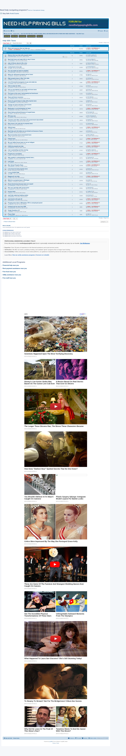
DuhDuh (11, 75)
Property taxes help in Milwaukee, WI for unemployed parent (25, 202)
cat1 (10, 170)
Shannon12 (11, 109)
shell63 (10, 173)
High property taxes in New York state (18, 78)
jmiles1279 (11, 64)
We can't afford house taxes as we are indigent (21, 142)
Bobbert (89, 100)
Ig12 (10, 155)
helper (88, 214)
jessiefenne (11, 166)
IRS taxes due (12, 116)
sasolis (88, 180)
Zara (88, 85)
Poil (10, 124)
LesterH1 (11, 117)
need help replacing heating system (18, 195)
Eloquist (89, 168)
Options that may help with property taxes (20, 55)
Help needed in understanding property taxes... (21, 157)
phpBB (50, 741)
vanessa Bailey (90, 59)
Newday (89, 131)
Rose (88, 183)
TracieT (11, 113)
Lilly (10, 136)
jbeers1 (11, 192)
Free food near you (9, 271)
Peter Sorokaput (91, 115)
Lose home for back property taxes (18, 169)
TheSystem (89, 157)
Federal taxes (11, 138)
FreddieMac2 (12, 102)
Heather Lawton (90, 149)
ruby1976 (11, 204)
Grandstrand (12, 185)
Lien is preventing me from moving (18, 150)
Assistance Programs (40, 49)
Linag (10, 68)
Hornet (88, 104)
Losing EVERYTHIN (13, 172)
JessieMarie (12, 60)
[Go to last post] (99, 48)
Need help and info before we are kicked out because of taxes (25, 131)
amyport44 (11, 189)
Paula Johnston (12, 121)
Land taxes (11, 161)
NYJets (89, 89)
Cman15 (11, 87)
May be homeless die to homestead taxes (19, 135)
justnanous (11, 196)
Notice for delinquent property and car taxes (20, 74)
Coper (10, 151)
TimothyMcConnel (13, 98)
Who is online (6, 225)
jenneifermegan (12, 56)
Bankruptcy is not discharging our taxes (19, 108)
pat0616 (11, 158)
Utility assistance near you (12, 275)
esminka (89, 93)
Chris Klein (89, 97)
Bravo (10, 181)
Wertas (10, 105)
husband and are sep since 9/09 (17, 206)
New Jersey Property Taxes (15, 165)
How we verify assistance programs (23, 255)
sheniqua (89, 78)
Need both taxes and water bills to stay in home (21, 59)
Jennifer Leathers (91, 55)
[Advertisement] (44, 5)
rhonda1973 (12, 215)
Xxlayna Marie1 (90, 63)
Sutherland (89, 187)
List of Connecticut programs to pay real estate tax (22, 82)
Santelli (10, 94)
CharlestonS (12, 90)
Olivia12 (89, 172)
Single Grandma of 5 (14, 210)
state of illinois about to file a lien (17, 63)
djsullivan (11, 211)
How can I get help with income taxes (18, 187)
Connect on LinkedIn (42, 255)
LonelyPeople (12, 72)
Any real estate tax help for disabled (18, 70)
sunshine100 (12, 207)
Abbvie (10, 79)
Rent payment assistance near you (15, 268)
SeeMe (10, 128)
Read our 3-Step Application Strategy (36, 10)
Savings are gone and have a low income (19, 104)
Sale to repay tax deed (14, 86)
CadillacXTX (90, 191)
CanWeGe (11, 162)
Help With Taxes (9, 41)
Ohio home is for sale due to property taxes (20, 123)
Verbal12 (89, 119)
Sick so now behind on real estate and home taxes (22, 89)
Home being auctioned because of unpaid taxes (21, 112)
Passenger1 (90, 112)
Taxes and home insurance (15, 97)
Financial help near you (11, 265)
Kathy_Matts (90, 134)
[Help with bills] (55, 23)
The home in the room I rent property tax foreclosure (23, 93)
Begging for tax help (13, 176)
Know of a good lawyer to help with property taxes (22, 101)
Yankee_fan (11, 139)
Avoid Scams (14, 13)
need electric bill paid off (15, 199)
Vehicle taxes (11, 127)
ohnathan (11, 83)
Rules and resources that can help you (19, 48)
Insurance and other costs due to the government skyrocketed (25, 119)
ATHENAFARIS (90, 66)
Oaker (88, 74)
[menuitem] (12, 31)
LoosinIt (11, 132)
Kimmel (10, 143)
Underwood (89, 123)
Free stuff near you (9, 278)
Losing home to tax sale (15, 67)
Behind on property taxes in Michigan (18, 180)
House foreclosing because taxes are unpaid (20, 184)
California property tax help (15, 146)
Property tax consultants (15, 153)
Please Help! (11, 214)
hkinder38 (11, 147)
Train (10, 177)
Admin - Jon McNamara (15, 49)
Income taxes (11, 191)
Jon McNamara (85, 243)
